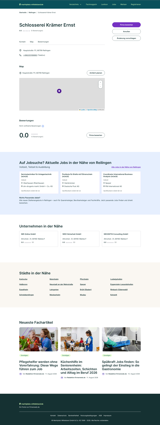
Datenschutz (62, 415)
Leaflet (82, 110)
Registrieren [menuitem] (136, 4)
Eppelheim (23, 289)
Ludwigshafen (116, 279)
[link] (39, 182)
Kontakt (53, 415)
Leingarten (54, 289)
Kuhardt (113, 295)
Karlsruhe (23, 279)
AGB (100, 415)
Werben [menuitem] (123, 4)
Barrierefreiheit (73, 415)
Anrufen (126, 31)
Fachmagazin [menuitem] (91, 4)
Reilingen (32, 12)
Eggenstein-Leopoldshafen (121, 284)
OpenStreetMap (92, 110)
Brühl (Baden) (86, 289)
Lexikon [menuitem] (104, 4)
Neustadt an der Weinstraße (61, 284)
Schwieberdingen (26, 295)
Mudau (83, 295)
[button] (59, 91)
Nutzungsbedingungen (89, 415)
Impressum (107, 415)
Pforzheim (84, 279)
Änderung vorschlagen (126, 38)
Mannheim (54, 279)
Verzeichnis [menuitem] (74, 4)
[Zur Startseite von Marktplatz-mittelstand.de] (31, 4)
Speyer (83, 284)
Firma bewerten (95, 135)
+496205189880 (30, 55)
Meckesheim (55, 295)
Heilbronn (23, 284)
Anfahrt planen (96, 73)
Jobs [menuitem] (114, 4)
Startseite (22, 12)
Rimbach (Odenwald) (119, 289)
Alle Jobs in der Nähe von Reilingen (126, 167)
